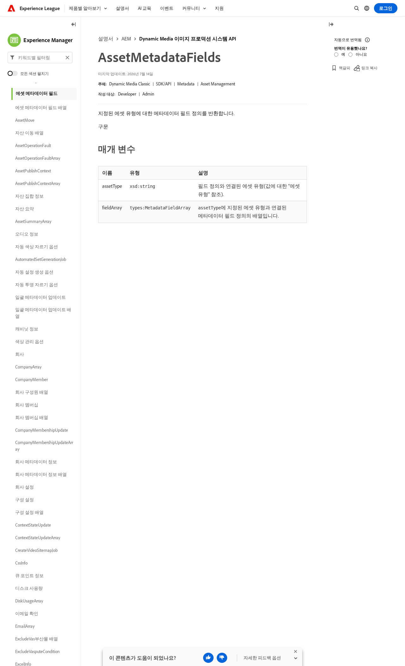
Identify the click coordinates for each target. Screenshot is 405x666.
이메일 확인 (26, 613)
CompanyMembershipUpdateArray (44, 446)
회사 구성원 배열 (31, 392)
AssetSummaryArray (33, 221)
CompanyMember (31, 379)
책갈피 (344, 67)
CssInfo (21, 563)
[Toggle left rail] (74, 24)
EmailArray (24, 626)
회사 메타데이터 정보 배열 (41, 474)
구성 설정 (24, 500)
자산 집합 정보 (29, 196)
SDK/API (163, 84)
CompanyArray (28, 367)
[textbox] (40, 57)
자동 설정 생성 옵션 (34, 272)
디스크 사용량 (29, 588)
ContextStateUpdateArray (37, 537)
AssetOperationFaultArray (37, 158)
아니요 (361, 54)
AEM (126, 38)
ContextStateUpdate (33, 525)
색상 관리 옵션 (29, 341)
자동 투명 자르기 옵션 (36, 284)
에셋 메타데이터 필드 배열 (41, 107)
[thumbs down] (222, 658)
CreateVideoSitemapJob (36, 550)
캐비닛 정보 (26, 329)
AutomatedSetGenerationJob (40, 259)
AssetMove (24, 120)
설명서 (105, 38)
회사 (19, 354)
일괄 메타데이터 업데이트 (40, 297)
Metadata (186, 84)
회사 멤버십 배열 (31, 417)
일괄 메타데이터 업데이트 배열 (43, 313)
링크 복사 (369, 67)
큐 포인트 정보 (29, 575)
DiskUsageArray (29, 601)
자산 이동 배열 (29, 133)
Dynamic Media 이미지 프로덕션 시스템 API (187, 38)
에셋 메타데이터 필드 (37, 93)
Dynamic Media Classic (129, 84)
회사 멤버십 (26, 405)
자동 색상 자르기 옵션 (36, 247)
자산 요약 (24, 209)
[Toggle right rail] (331, 24)
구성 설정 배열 (29, 512)
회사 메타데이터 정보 (36, 462)
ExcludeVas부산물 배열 (36, 639)
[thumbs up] (208, 658)
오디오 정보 (26, 234)
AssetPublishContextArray (37, 183)
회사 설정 (24, 487)
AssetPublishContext (33, 171)
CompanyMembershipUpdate (41, 430)
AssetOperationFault (33, 145)
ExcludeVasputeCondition (37, 651)
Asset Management (218, 84)
